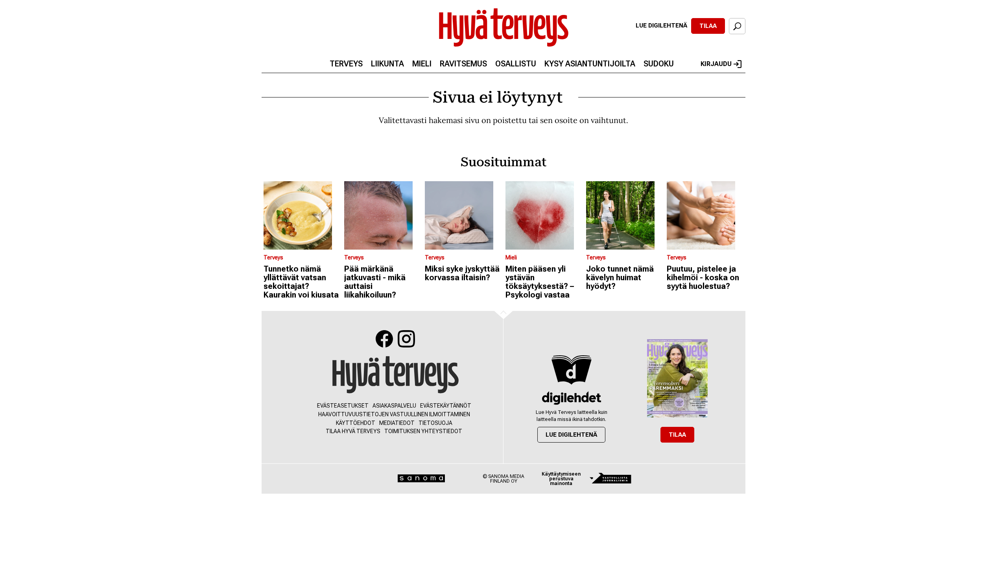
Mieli (422, 63)
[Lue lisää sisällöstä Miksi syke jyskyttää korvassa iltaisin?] (463, 215)
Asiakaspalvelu (394, 405)
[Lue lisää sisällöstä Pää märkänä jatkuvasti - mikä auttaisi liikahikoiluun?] (382, 215)
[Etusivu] (395, 375)
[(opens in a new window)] (571, 398)
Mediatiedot (397, 423)
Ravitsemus (463, 63)
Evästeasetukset (343, 405)
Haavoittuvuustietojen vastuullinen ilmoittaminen (394, 414)
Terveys (346, 63)
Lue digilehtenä (661, 25)
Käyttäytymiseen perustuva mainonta (561, 478)
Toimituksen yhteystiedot (423, 431)
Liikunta (387, 63)
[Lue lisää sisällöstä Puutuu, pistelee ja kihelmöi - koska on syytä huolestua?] (705, 215)
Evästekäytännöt (445, 405)
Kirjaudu (716, 64)
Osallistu (515, 63)
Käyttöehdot (355, 423)
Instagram (406, 338)
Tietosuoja (435, 423)
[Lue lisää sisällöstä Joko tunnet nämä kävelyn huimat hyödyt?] (624, 215)
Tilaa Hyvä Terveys (353, 431)
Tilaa (708, 25)
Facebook (384, 338)
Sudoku (659, 63)
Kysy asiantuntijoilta (589, 63)
